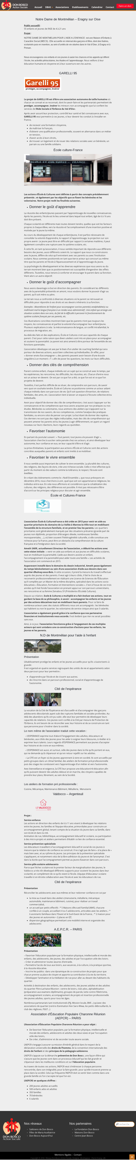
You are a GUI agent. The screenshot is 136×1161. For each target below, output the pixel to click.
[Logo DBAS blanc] (11, 1115)
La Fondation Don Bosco (87, 1129)
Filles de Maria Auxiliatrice (42, 1132)
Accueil (38, 7)
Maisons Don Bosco (84, 1132)
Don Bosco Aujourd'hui (41, 1135)
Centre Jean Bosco (84, 1135)
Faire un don (125, 6)
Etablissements (80, 7)
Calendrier (97, 7)
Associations (62, 7)
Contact (110, 7)
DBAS (48, 7)
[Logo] (14, 5)
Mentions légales (63, 1154)
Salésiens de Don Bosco (41, 1129)
